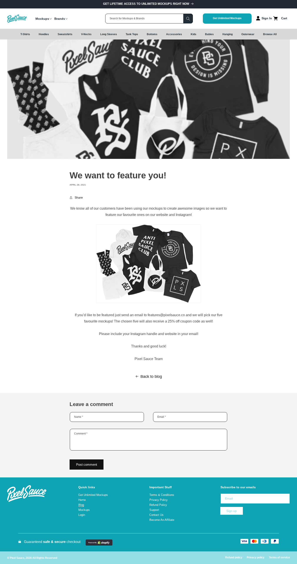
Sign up (231, 511)
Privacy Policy (158, 500)
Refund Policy (158, 504)
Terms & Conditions (161, 495)
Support (154, 509)
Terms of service (279, 557)
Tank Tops (132, 34)
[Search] (188, 18)
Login (81, 514)
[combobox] (149, 18)
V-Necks (86, 34)
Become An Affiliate (161, 519)
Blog (81, 504)
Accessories (174, 34)
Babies (209, 34)
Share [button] (79, 197)
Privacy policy (255, 557)
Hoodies (44, 34)
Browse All (270, 34)
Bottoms (152, 34)
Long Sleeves (108, 34)
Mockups (84, 509)
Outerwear (247, 34)
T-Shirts (25, 34)
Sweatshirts (65, 34)
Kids (193, 34)
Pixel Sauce (17, 557)
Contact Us (156, 514)
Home (82, 500)
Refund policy (233, 557)
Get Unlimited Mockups (227, 18)
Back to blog (151, 376)
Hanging (227, 34)
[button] (42, 18)
